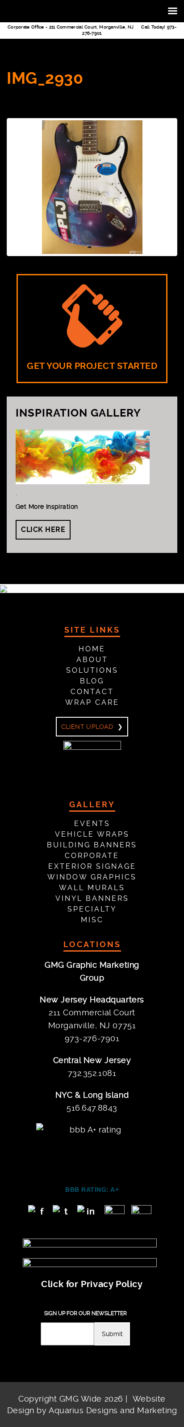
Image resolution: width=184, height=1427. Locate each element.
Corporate (92, 855)
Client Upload (87, 726)
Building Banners (92, 845)
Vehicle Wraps (92, 834)
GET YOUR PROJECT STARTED (92, 366)
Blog (92, 681)
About (92, 659)
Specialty (92, 909)
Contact (92, 691)
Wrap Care (92, 702)
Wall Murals (92, 887)
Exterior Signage (92, 866)
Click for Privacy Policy (91, 1284)
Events (92, 823)
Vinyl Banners (92, 898)
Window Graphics (92, 877)
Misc (92, 920)
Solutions (92, 670)
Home (92, 649)
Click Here (43, 529)
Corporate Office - (71, 27)
